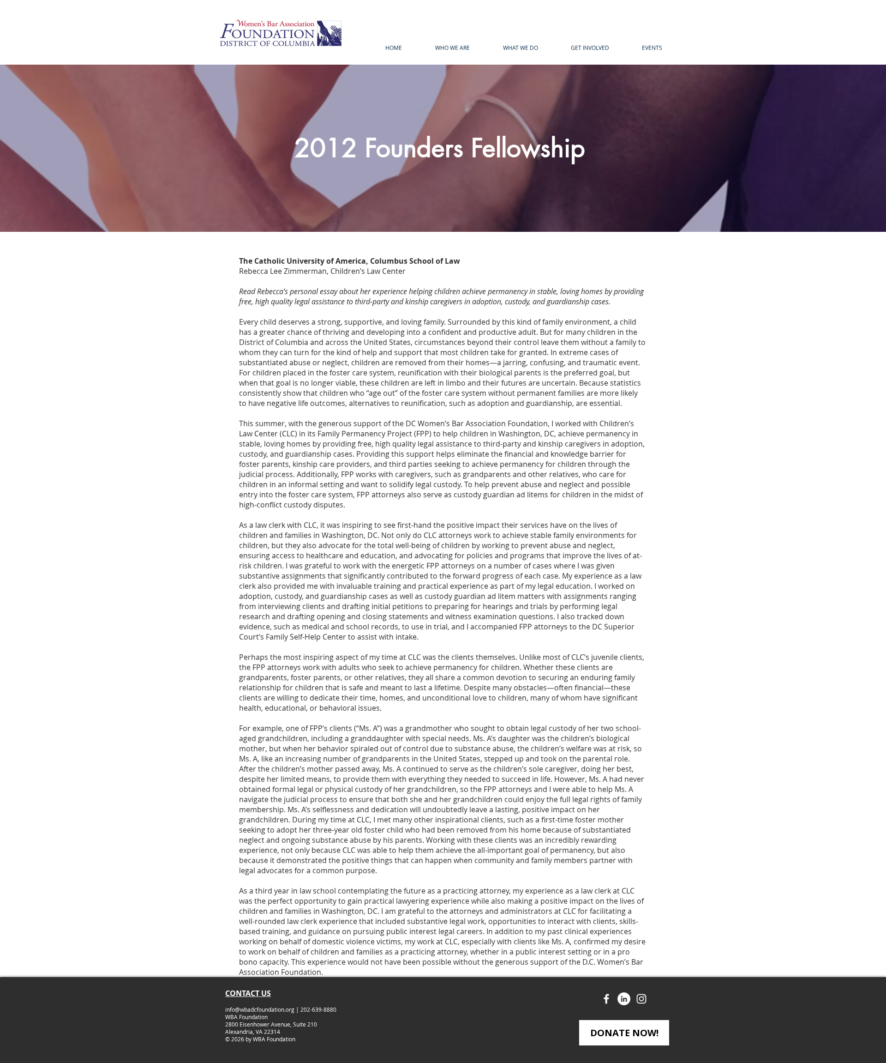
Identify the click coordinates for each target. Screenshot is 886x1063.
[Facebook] (606, 998)
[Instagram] (641, 998)
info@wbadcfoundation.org (259, 1009)
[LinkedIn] (623, 998)
